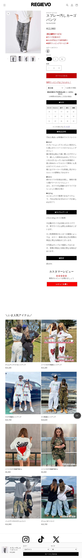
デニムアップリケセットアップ (15, 365)
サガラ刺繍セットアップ (13, 417)
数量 (47, 64)
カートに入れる (51, 554)
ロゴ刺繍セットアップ (48, 417)
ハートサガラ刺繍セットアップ (51, 365)
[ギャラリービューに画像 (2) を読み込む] (20, 59)
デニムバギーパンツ (47, 521)
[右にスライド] (38, 58)
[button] (4, 5)
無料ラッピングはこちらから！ (58, 82)
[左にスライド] (7, 58)
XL (62, 59)
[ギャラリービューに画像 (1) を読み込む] (13, 59)
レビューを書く (62, 284)
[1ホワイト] (47, 51)
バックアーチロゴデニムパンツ (15, 521)
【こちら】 (67, 127)
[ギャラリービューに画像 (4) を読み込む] (33, 59)
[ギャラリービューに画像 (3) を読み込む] (26, 59)
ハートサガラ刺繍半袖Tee (13, 469)
